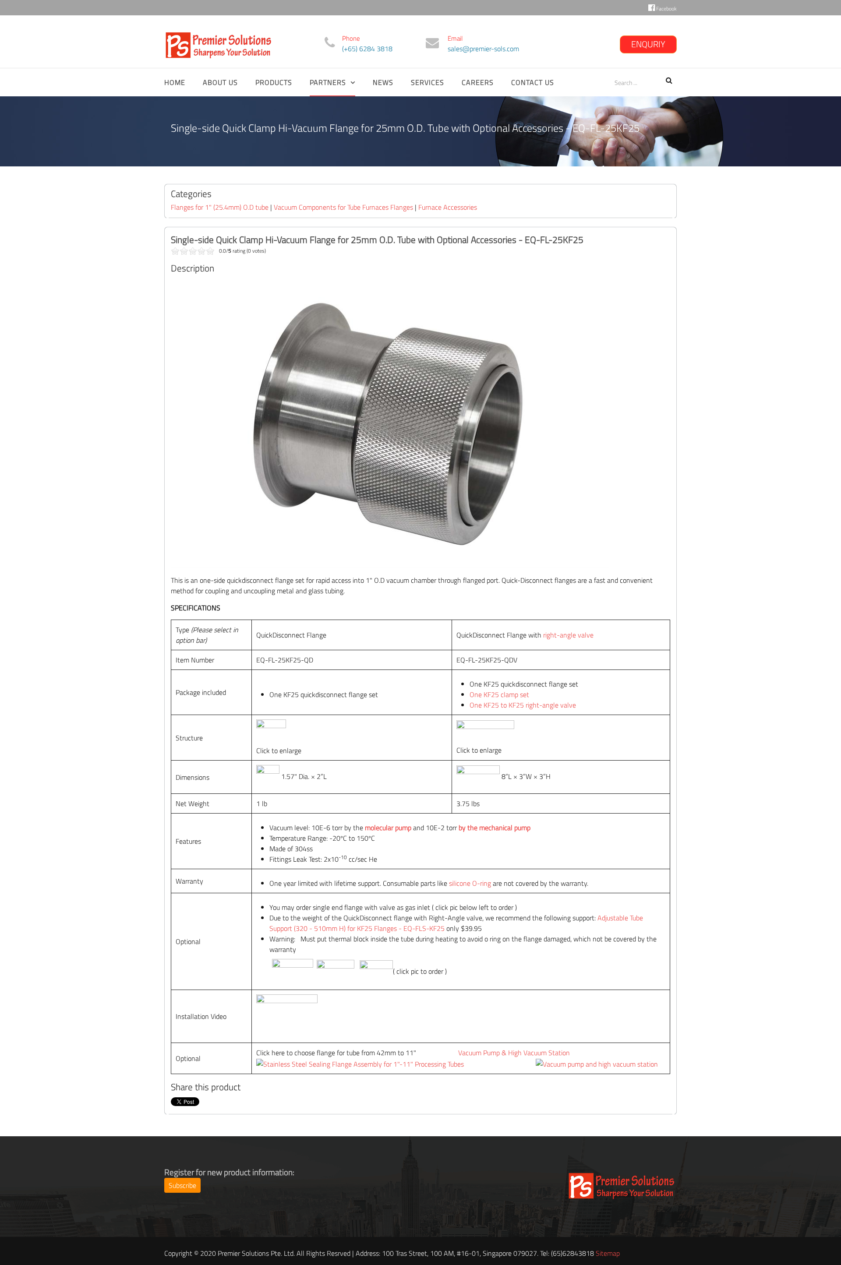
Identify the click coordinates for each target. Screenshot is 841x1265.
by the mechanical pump (493, 827)
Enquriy (648, 44)
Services (427, 82)
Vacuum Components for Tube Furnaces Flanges (343, 207)
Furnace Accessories (447, 207)
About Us (220, 82)
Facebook (666, 8)
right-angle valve (568, 635)
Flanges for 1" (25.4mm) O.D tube (220, 207)
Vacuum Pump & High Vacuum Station (514, 1052)
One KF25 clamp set (500, 694)
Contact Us (532, 82)
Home (174, 82)
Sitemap (608, 1253)
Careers (478, 82)
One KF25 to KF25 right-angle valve (523, 705)
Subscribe (182, 1185)
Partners (328, 82)
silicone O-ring (470, 883)
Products (273, 82)
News (383, 82)
